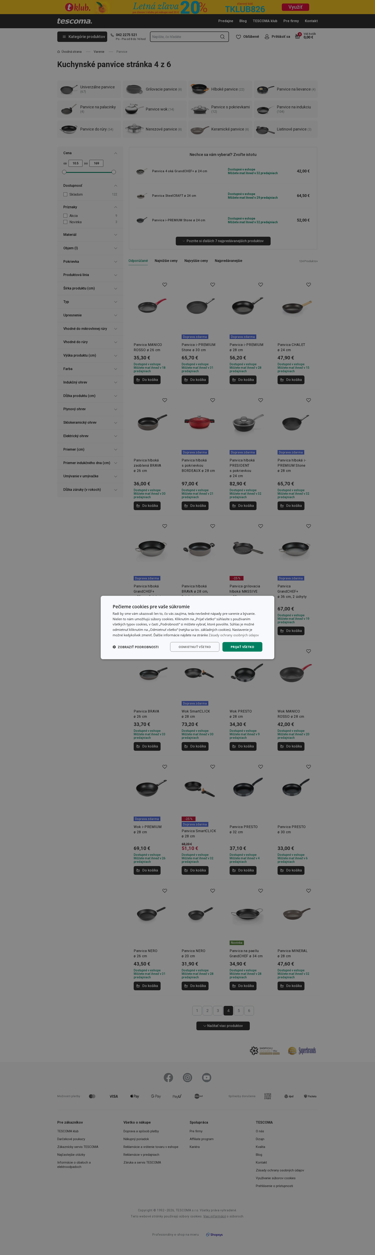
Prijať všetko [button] (242, 647)
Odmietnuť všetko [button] (195, 647)
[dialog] (187, 627)
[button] (136, 647)
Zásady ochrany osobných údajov (234, 635)
